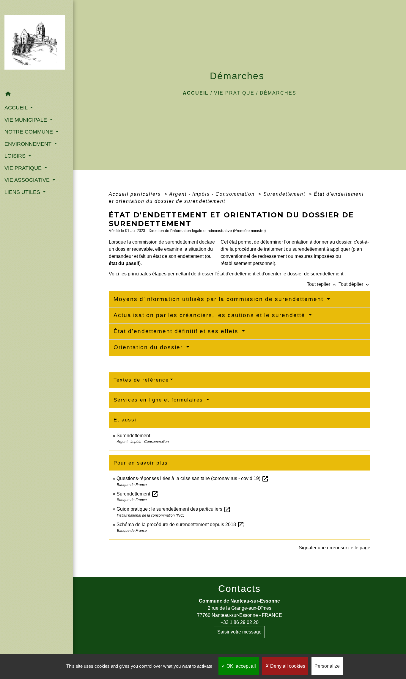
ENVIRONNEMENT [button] (28, 144)
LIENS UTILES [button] (23, 192)
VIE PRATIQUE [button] (23, 168)
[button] (36, 95)
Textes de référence (141, 380)
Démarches (278, 92)
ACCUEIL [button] (16, 108)
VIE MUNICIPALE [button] (26, 120)
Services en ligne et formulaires (159, 400)
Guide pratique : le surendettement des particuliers (174, 509)
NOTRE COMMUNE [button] (29, 132)
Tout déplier (354, 284)
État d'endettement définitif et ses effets (177, 331)
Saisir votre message (239, 631)
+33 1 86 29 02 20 (240, 622)
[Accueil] (36, 44)
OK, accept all (240, 666)
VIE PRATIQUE (234, 92)
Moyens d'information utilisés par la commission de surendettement (219, 299)
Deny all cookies (287, 666)
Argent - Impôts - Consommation (212, 194)
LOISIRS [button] (15, 156)
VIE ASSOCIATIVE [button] (27, 180)
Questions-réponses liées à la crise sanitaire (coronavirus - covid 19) (193, 478)
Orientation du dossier (149, 347)
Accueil (196, 92)
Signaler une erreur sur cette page (334, 547)
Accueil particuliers (136, 194)
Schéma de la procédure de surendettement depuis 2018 (180, 524)
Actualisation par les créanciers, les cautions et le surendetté (210, 315)
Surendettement (285, 194)
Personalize (327, 666)
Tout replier (322, 284)
